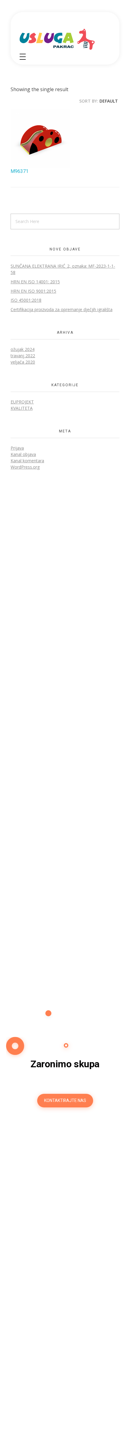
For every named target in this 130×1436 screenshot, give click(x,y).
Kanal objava (23, 454)
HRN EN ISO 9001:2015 (33, 291)
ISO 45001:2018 (26, 300)
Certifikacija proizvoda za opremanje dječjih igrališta (61, 309)
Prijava (17, 448)
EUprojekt (22, 402)
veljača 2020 (23, 362)
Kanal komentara (27, 460)
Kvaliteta (22, 408)
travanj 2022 (23, 355)
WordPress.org (25, 467)
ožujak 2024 (22, 349)
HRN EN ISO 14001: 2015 (35, 282)
